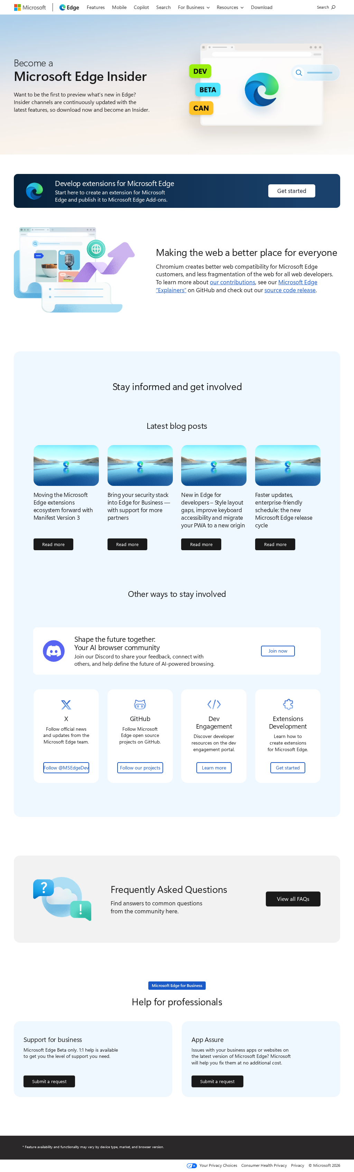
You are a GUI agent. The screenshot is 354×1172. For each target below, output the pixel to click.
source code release (290, 290)
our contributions (232, 282)
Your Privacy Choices (217, 1165)
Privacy (297, 1165)
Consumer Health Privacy (264, 1165)
